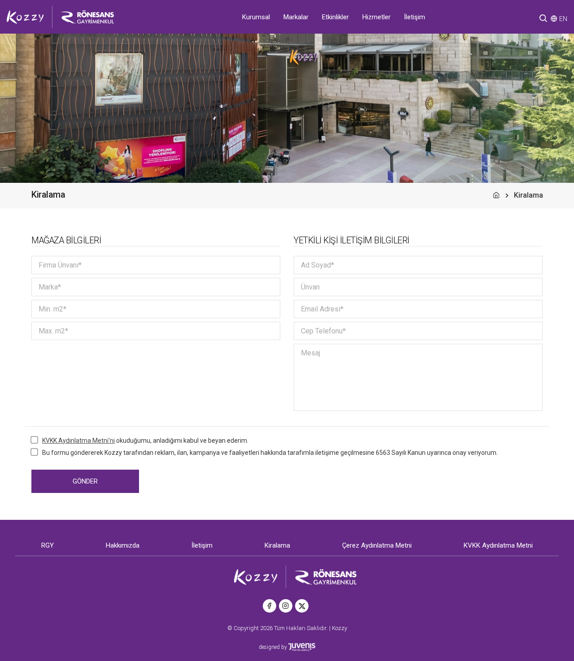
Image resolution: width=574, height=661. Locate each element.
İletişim (414, 17)
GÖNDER (85, 481)
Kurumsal (256, 17)
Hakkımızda (122, 545)
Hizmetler (376, 17)
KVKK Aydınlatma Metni (498, 545)
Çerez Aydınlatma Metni (377, 545)
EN (563, 19)
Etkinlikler (335, 17)
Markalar (296, 17)
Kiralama (277, 545)
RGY (47, 545)
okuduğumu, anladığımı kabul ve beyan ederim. (145, 440)
